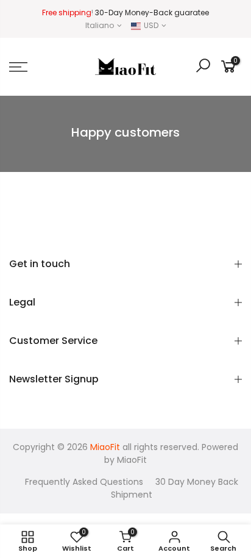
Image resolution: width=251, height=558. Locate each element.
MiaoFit (132, 460)
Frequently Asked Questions (84, 482)
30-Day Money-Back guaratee (152, 12)
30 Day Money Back (196, 482)
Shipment (131, 494)
